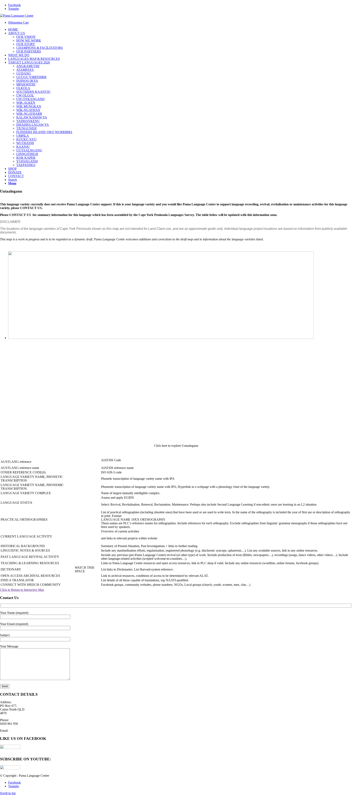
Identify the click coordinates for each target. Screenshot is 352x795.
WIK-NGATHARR (29, 113)
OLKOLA (23, 88)
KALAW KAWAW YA (31, 117)
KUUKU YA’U (26, 139)
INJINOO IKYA (27, 80)
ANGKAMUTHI (27, 66)
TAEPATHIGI (25, 165)
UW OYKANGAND (30, 99)
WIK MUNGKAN (28, 106)
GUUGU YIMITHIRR (31, 77)
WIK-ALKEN (25, 102)
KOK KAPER (25, 157)
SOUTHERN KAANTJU (33, 91)
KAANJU (23, 146)
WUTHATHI (25, 143)
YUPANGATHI (27, 161)
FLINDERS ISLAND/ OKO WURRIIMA (44, 132)
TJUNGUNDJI (26, 128)
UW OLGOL (25, 95)
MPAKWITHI (25, 84)
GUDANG (23, 73)
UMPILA (22, 135)
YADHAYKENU (28, 121)
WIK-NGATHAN (28, 110)
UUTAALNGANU (29, 150)
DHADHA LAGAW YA (32, 124)
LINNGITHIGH (27, 154)
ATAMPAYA (25, 69)
